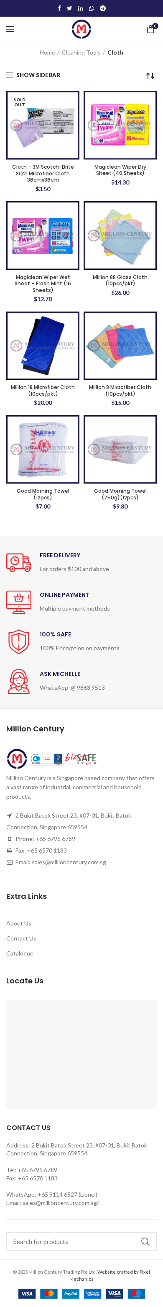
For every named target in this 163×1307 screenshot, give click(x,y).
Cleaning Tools (81, 52)
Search (145, 1241)
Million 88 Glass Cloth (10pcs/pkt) (120, 280)
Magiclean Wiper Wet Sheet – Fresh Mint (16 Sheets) (43, 284)
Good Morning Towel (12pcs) (43, 494)
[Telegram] (103, 8)
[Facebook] (59, 8)
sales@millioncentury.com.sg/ (61, 1202)
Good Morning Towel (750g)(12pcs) (120, 494)
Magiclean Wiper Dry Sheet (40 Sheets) (120, 170)
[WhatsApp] (91, 8)
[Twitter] (69, 8)
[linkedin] (80, 8)
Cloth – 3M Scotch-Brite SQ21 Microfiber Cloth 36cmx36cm (43, 173)
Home (47, 52)
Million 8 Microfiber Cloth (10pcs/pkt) (120, 390)
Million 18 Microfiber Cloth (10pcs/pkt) (43, 390)
